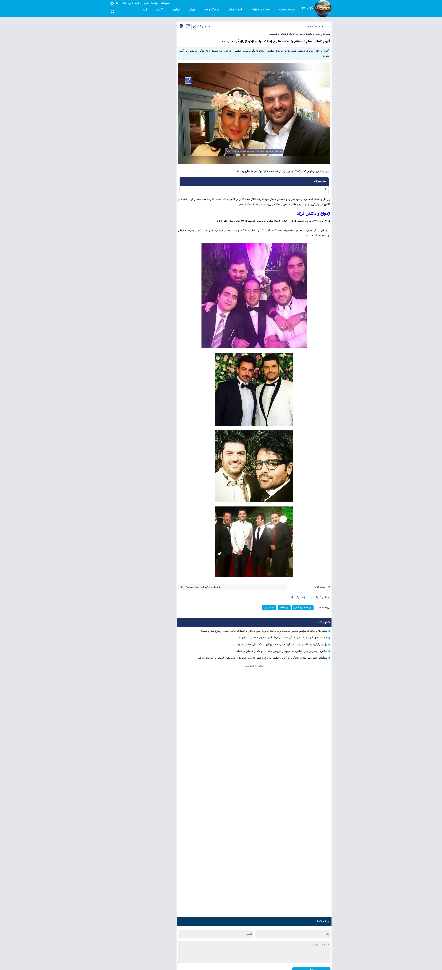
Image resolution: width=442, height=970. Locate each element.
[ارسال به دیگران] (187, 27)
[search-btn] (112, 11)
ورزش (192, 9)
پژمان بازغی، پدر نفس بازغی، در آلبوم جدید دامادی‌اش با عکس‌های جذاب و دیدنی (280, 644)
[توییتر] (298, 597)
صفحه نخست (287, 9)
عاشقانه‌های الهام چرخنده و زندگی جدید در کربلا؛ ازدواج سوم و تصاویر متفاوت (283, 637)
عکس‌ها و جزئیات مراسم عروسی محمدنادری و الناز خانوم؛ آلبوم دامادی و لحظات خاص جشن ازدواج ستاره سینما (264, 631)
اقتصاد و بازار (235, 9)
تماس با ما (166, 3)
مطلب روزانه (320, 181)
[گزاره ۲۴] (323, 8)
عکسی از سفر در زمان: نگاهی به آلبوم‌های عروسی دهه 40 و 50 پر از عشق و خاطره (281, 651)
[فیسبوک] (292, 597)
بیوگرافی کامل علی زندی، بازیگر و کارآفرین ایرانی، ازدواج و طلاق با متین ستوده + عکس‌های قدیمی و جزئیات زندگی (262, 658)
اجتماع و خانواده (261, 9)
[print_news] (181, 26)
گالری (159, 9)
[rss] (117, 3)
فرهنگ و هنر (212, 9)
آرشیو (146, 3)
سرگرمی (176, 9)
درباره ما (155, 3)
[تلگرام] (112, 3)
